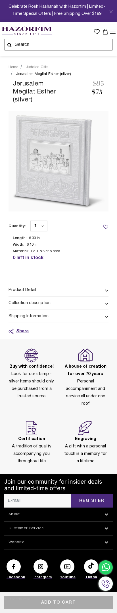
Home (13, 67)
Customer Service (26, 528)
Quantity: (17, 226)
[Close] (111, 12)
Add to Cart (58, 602)
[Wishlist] (106, 226)
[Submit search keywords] (9, 45)
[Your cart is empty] (106, 31)
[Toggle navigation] (113, 31)
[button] (98, 31)
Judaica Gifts (37, 67)
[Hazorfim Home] (26, 31)
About (14, 514)
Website (16, 542)
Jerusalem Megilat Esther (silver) (43, 74)
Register (92, 501)
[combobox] (58, 44)
